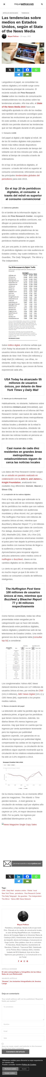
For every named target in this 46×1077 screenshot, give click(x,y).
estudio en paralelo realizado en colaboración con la (22, 479)
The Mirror (6, 899)
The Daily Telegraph (9, 896)
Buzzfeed (18, 559)
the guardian (22, 896)
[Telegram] (19, 74)
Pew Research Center (32, 893)
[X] (10, 70)
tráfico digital (14, 345)
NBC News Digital (26, 694)
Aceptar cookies (10, 1073)
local (35, 890)
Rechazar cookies (10, 1069)
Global (29, 890)
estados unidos (20, 890)
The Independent (35, 896)
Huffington (6, 559)
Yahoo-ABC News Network (21, 899)
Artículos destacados (10, 13)
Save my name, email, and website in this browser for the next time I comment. (22, 1047)
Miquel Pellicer (13, 36)
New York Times (8, 893)
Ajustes (24, 1069)
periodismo (19, 893)
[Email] (27, 75)
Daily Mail (10, 890)
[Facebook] (27, 70)
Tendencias (25, 13)
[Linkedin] (19, 70)
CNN (41, 690)
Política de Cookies (29, 1064)
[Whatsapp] (36, 70)
